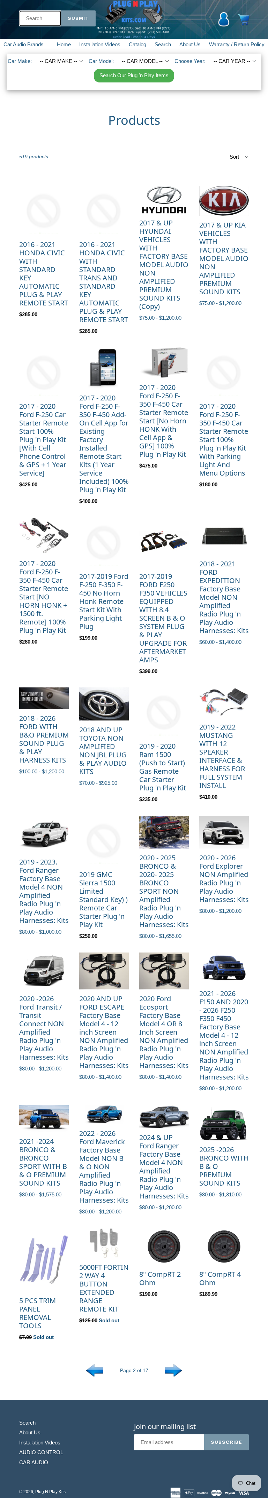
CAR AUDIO (33, 1462)
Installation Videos (99, 44)
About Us (190, 44)
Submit (78, 18)
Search (163, 44)
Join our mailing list (165, 1427)
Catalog (137, 44)
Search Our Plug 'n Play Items (134, 75)
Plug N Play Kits (50, 1491)
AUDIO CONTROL (41, 1452)
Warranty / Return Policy (237, 44)
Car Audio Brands (27, 44)
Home (64, 44)
